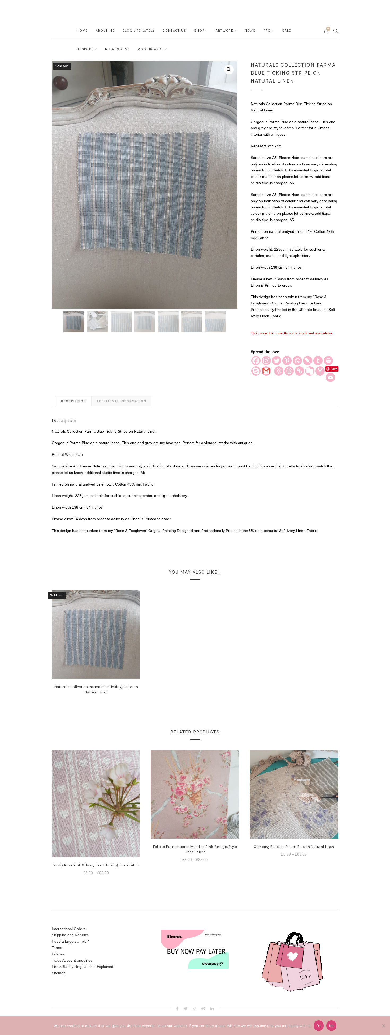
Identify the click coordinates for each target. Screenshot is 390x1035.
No (331, 1026)
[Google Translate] (309, 371)
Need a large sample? (70, 941)
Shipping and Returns (70, 935)
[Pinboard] (307, 360)
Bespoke (85, 49)
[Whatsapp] (297, 360)
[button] (229, 69)
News (250, 30)
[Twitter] (276, 360)
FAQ (267, 30)
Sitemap (59, 973)
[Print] (328, 360)
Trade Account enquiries (72, 960)
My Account (117, 49)
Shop (199, 30)
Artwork (224, 30)
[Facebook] (256, 360)
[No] (383, 1025)
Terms (57, 948)
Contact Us (174, 30)
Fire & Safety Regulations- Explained (82, 966)
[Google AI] (278, 371)
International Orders (68, 929)
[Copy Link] (299, 371)
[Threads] (289, 371)
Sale (286, 30)
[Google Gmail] (266, 371)
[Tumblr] (318, 360)
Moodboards (150, 49)
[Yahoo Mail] (320, 371)
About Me (105, 30)
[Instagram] (266, 360)
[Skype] (256, 371)
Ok (318, 1026)
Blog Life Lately (139, 30)
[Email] (330, 377)
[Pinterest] (287, 360)
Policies (58, 954)
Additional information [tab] (121, 401)
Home (82, 30)
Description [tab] (73, 401)
